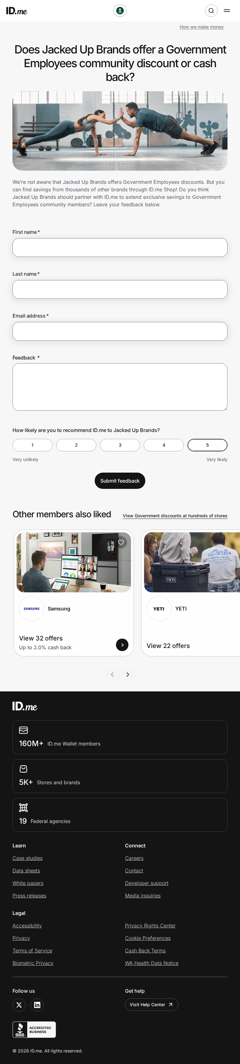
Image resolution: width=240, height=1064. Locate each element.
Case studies (27, 858)
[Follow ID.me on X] (19, 1004)
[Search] (211, 10)
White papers (27, 883)
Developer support (146, 883)
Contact (134, 870)
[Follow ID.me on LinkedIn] (37, 1004)
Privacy (21, 938)
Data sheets (26, 870)
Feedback (26, 357)
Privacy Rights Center (150, 925)
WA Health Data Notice (151, 963)
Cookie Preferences (148, 938)
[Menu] (227, 11)
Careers (134, 858)
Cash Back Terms (145, 950)
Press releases (29, 895)
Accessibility (27, 925)
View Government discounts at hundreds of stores (175, 515)
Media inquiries (143, 895)
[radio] (32, 445)
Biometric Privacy (32, 963)
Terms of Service (32, 950)
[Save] (121, 542)
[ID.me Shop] (20, 10)
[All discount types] (120, 10)
